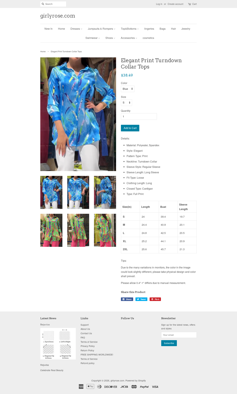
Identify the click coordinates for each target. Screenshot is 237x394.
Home (61, 28)
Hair (173, 28)
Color (124, 83)
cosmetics (148, 38)
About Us (85, 328)
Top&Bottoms (129, 28)
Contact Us (86, 333)
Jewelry (185, 28)
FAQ (83, 337)
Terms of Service (89, 341)
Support (85, 324)
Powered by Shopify (135, 380)
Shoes (109, 38)
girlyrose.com (57, 16)
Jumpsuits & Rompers (101, 28)
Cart (194, 3)
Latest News (48, 318)
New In (48, 28)
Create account (175, 3)
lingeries (149, 28)
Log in (159, 3)
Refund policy (87, 363)
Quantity (125, 111)
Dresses (75, 28)
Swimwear (91, 38)
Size (123, 97)
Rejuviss (45, 324)
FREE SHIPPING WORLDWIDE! (97, 354)
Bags (163, 28)
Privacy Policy (88, 346)
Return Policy (87, 350)
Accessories (128, 38)
